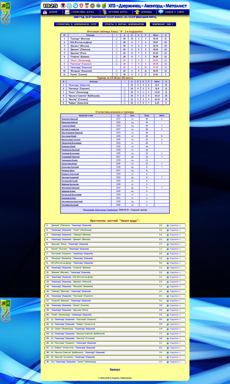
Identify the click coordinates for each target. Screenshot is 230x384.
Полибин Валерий (70, 205)
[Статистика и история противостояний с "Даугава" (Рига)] (116, 53)
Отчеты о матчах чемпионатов (124, 24)
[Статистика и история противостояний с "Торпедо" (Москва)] (116, 38)
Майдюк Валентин (70, 184)
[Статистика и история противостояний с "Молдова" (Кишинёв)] (116, 71)
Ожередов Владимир (71, 143)
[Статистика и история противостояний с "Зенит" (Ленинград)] (116, 60)
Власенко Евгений (70, 167)
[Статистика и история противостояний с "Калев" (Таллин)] (116, 74)
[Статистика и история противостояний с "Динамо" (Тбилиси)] (116, 49)
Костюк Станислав (70, 129)
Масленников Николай (72, 133)
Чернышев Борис (70, 160)
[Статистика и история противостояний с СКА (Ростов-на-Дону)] (116, 42)
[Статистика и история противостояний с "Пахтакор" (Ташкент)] (116, 64)
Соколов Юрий (68, 126)
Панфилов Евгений (70, 150)
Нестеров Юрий (69, 136)
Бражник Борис (69, 198)
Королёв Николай (70, 119)
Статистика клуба (82, 12)
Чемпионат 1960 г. (163, 24)
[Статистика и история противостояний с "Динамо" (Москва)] (116, 46)
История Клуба (118, 12)
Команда (146, 12)
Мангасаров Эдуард (71, 140)
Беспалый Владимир (72, 195)
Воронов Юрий (68, 146)
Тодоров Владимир (70, 153)
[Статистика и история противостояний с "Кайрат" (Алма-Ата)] (125, 103)
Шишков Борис (69, 191)
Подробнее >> (175, 225)
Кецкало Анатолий (70, 174)
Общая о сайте (174, 12)
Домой (53, 12)
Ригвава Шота (68, 170)
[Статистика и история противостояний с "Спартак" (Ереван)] (116, 56)
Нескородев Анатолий (72, 201)
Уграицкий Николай (70, 157)
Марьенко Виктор (70, 122)
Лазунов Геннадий (70, 177)
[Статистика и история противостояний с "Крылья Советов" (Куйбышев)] (125, 95)
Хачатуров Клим (69, 164)
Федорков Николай (70, 188)
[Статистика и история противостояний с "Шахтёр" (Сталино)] (125, 99)
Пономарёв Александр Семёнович (100, 210)
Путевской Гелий (69, 181)
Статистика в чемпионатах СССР (76, 24)
